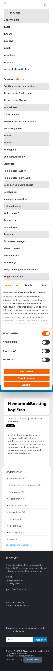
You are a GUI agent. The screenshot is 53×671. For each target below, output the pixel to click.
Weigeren (26, 385)
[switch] (46, 342)
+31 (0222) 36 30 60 (17, 589)
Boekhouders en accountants (25, 485)
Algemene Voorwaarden (17, 653)
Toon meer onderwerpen (18, 545)
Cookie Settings (32, 660)
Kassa (13, 539)
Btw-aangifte (17, 532)
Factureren (16, 519)
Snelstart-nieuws (18, 505)
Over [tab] (44, 285)
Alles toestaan (26, 371)
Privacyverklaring (14, 660)
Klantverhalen (17, 512)
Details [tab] (28, 285)
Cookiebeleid (41, 651)
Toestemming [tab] (10, 285)
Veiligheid (15, 526)
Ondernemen (17, 478)
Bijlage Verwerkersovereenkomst (21, 656)
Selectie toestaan (26, 378)
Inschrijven (40, 639)
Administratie (16, 492)
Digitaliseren (17, 499)
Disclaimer (27, 651)
